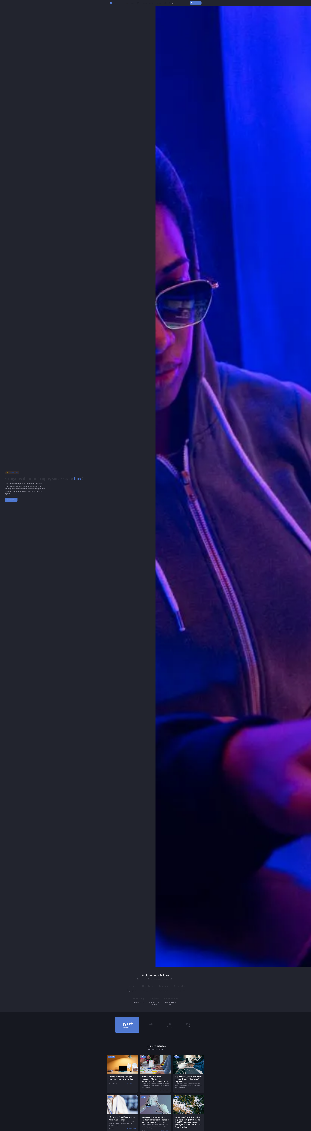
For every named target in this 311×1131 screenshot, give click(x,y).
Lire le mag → (11, 499)
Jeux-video (151, 3)
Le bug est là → (195, 2)
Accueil (128, 3)
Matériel (165, 3)
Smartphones (172, 3)
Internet (145, 3)
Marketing (158, 3)
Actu (132, 3)
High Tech (138, 3)
